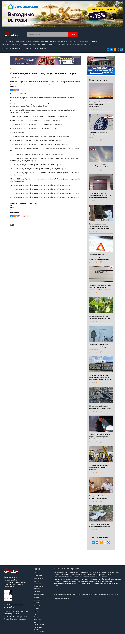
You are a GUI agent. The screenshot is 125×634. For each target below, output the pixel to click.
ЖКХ (50, 45)
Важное (36, 41)
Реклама (72, 41)
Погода (57, 45)
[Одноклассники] (14, 90)
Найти (73, 34)
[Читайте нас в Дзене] (118, 49)
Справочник (14, 41)
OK (11, 210)
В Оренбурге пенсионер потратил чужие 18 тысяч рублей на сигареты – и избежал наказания (100, 287)
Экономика (16, 45)
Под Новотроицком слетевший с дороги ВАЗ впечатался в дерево (100, 525)
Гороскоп (44, 41)
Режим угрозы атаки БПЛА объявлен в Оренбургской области (100, 166)
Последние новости (100, 79)
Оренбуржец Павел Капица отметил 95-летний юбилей (98, 497)
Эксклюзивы (25, 41)
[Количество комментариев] (103, 109)
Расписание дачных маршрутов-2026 (17, 48)
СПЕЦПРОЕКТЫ (40, 48)
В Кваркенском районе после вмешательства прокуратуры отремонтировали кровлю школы (100, 377)
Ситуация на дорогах (58, 41)
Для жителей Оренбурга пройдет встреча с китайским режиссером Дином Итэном (100, 436)
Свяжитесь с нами (10, 577)
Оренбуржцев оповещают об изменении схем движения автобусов (98, 467)
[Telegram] (16, 90)
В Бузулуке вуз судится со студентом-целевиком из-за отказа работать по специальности (100, 195)
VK (11, 206)
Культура (37, 45)
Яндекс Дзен (15, 212)
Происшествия (84, 41)
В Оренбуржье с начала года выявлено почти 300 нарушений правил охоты (99, 346)
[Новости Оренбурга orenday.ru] (11, 34)
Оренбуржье (66, 45)
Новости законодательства (84, 45)
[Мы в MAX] (121, 49)
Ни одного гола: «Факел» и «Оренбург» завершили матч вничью (98, 134)
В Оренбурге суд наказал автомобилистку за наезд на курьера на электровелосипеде (99, 257)
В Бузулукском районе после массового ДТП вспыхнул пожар (100, 407)
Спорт (44, 45)
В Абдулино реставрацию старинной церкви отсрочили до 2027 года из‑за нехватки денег (99, 226)
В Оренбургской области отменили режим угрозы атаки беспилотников (100, 104)
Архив (4, 41)
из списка (114, 594)
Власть (94, 41)
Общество (27, 45)
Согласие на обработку (12, 611)
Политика (6, 45)
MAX (12, 208)
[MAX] (19, 90)
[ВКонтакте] (11, 90)
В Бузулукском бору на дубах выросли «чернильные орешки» (99, 317)
